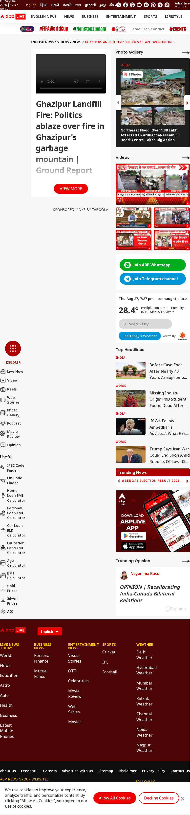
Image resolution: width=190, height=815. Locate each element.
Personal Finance (42, 658)
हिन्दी (43, 4)
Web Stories (13, 400)
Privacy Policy (153, 771)
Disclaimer (127, 771)
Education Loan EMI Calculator (16, 548)
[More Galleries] (186, 52)
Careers (50, 771)
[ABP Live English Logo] (13, 16)
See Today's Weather (140, 335)
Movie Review (13, 434)
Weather (144, 644)
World (5, 655)
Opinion (14, 445)
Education (9, 675)
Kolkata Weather (144, 701)
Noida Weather (144, 732)
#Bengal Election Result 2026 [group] (151, 481)
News (69, 16)
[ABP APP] (133, 536)
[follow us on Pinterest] (153, 5)
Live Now (15, 371)
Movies (75, 721)
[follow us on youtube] (139, 5)
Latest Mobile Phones (7, 730)
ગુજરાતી (90, 4)
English (30, 4)
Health (6, 705)
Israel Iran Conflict (148, 29)
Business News (42, 646)
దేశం (112, 4)
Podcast (14, 423)
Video (12, 380)
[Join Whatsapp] (167, 5)
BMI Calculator (16, 575)
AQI (10, 611)
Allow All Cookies (115, 798)
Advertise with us (182, 4)
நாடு (103, 4)
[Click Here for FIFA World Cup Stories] (54, 29)
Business (90, 16)
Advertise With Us (77, 771)
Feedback (29, 771)
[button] (13, 353)
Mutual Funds (41, 673)
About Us (8, 771)
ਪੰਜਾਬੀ (67, 4)
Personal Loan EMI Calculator (16, 513)
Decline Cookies (159, 798)
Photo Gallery (13, 412)
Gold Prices (12, 588)
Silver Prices (12, 601)
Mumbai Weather (144, 685)
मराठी (55, 4)
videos (63, 42)
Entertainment (121, 16)
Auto (4, 695)
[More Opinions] (186, 561)
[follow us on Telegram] (160, 5)
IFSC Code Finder (15, 468)
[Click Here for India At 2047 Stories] (27, 29)
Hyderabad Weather (146, 670)
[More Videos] (186, 157)
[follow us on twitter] (119, 5)
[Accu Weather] (182, 336)
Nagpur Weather (144, 747)
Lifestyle (173, 16)
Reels (12, 389)
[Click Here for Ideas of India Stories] (119, 29)
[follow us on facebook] (125, 5)
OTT (72, 671)
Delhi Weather (144, 654)
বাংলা (78, 4)
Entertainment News (77, 646)
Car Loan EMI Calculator (16, 530)
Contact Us (180, 771)
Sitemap (105, 771)
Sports (150, 16)
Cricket (108, 652)
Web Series (74, 709)
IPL (105, 662)
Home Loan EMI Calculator (16, 495)
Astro (5, 685)
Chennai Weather (144, 716)
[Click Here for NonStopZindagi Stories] (89, 29)
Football (109, 672)
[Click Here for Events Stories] (177, 29)
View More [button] (71, 188)
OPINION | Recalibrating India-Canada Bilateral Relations (150, 594)
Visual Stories (74, 658)
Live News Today (9, 646)
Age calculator (16, 563)
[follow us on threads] (132, 5)
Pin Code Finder (14, 480)
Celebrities (77, 681)
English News (43, 16)
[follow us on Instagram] (146, 5)
